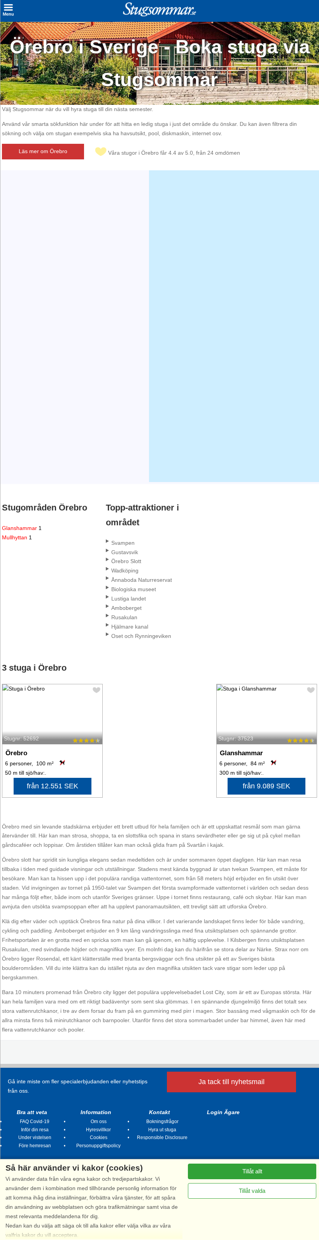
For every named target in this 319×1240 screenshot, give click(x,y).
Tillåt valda (252, 1190)
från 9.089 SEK (266, 786)
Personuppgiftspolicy (98, 1145)
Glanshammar (22, 528)
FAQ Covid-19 (34, 1121)
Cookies (98, 1137)
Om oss (99, 1121)
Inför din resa (35, 1129)
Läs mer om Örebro (43, 151)
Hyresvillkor (98, 1129)
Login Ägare (223, 1112)
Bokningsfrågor (162, 1121)
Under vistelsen (34, 1137)
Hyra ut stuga (162, 1129)
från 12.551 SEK (52, 786)
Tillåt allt (252, 1171)
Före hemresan (35, 1145)
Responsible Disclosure (162, 1137)
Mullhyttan (17, 537)
